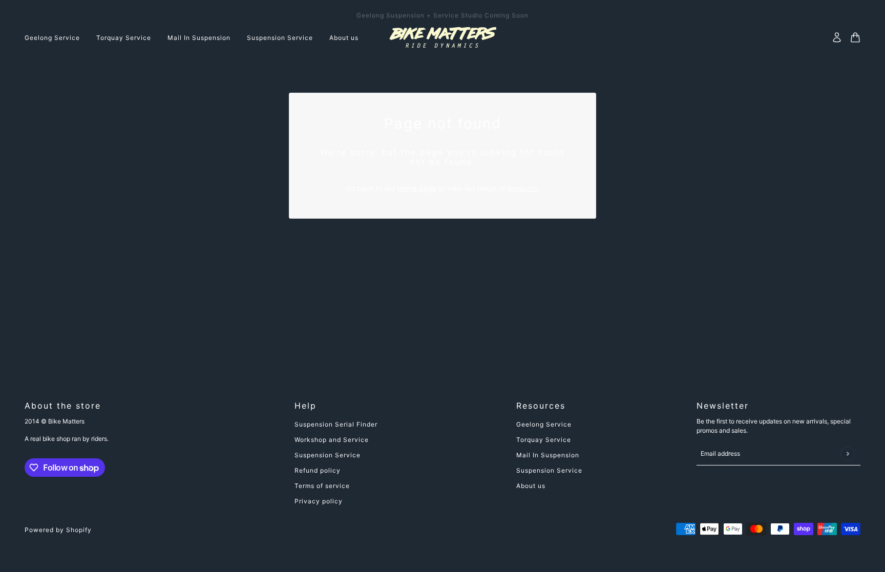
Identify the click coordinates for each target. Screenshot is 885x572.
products (523, 188)
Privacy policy (318, 501)
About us (530, 486)
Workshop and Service (331, 439)
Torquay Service (543, 439)
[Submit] (847, 453)
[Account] (837, 37)
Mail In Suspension (547, 455)
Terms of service (322, 486)
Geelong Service (544, 424)
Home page (416, 188)
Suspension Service (327, 455)
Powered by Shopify (58, 530)
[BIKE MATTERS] (442, 37)
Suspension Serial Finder (335, 424)
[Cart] (855, 37)
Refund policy (317, 470)
